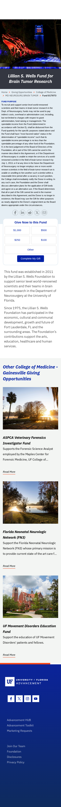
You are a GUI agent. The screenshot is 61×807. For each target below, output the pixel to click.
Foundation (14, 751)
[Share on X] (37, 213)
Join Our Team (16, 746)
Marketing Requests (19, 731)
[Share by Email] (45, 213)
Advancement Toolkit (20, 725)
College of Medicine (46, 92)
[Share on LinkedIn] (23, 213)
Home (4, 92)
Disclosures (14, 757)
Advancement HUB (19, 720)
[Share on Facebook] (16, 213)
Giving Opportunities (21, 92)
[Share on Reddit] (30, 213)
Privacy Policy (15, 762)
